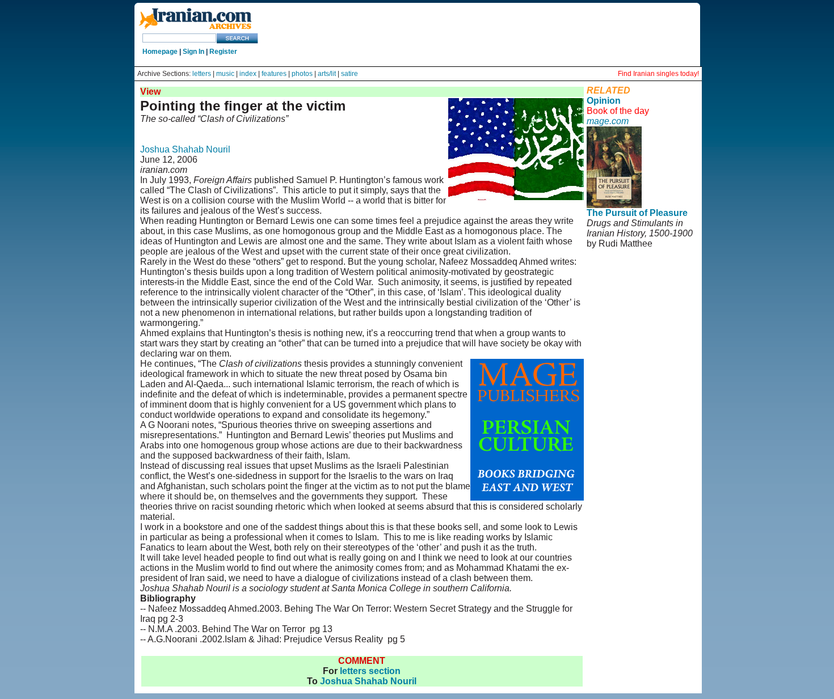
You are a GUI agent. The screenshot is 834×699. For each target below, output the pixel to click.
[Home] (195, 30)
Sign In (193, 52)
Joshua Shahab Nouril (185, 149)
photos (302, 74)
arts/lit (327, 74)
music (225, 74)
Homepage (160, 52)
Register (223, 52)
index (247, 74)
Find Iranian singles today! (658, 74)
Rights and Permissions (630, 289)
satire (349, 74)
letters (201, 74)
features (274, 74)
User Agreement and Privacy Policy (634, 274)
